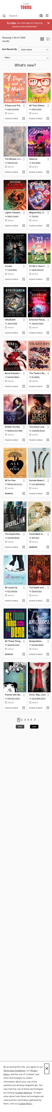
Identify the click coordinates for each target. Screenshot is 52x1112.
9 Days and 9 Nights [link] (13, 105)
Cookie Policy (25, 1103)
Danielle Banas (13, 538)
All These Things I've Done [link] (13, 641)
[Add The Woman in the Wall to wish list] (23, 172)
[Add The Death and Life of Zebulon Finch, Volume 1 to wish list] (48, 601)
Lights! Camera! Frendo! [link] (13, 212)
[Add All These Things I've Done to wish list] (23, 654)
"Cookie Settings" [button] (23, 1092)
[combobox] (20, 15)
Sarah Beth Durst (38, 698)
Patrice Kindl (12, 163)
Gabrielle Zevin (13, 645)
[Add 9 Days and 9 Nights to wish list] (23, 119)
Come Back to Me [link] (37, 534)
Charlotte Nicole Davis (40, 430)
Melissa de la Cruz (14, 484)
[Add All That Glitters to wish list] (48, 119)
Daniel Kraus (37, 591)
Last (34, 726)
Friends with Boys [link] (13, 695)
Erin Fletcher (12, 591)
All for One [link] (10, 480)
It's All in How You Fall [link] (38, 266)
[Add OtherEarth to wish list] (23, 333)
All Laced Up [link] (11, 587)
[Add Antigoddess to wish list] (48, 654)
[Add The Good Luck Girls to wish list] (48, 440)
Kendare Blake (13, 377)
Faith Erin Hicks (13, 698)
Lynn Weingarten (38, 484)
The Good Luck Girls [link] (38, 427)
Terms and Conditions (14, 1070)
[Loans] (41, 16)
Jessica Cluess (37, 323)
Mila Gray (35, 538)
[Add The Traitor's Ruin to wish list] (48, 387)
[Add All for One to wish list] (23, 494)
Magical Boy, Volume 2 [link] (38, 212)
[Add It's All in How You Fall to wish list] (48, 279)
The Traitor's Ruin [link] (37, 373)
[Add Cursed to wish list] (23, 279)
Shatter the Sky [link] (12, 427)
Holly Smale (36, 109)
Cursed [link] (8, 266)
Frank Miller (12, 270)
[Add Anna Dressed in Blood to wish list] (23, 387)
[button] (42, 39)
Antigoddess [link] (35, 641)
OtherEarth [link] (10, 320)
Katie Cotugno (13, 109)
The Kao (35, 216)
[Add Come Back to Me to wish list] (48, 547)
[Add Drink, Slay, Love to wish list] (48, 708)
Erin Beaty (36, 377)
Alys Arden (36, 163)
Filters (7, 57)
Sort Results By (9, 49)
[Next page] (35, 720)
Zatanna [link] (33, 159)
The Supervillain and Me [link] (13, 534)
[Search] (4, 16)
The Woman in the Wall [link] (13, 159)
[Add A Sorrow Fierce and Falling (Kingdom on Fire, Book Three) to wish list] (48, 333)
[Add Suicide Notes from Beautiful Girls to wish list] (48, 494)
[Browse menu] (47, 16)
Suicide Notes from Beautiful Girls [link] (38, 480)
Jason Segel (12, 323)
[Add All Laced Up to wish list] (23, 601)
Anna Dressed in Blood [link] (13, 373)
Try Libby (11, 23)
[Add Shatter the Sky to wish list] (23, 440)
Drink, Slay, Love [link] (37, 695)
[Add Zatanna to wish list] (48, 172)
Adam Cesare (12, 216)
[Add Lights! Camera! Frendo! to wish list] (23, 226)
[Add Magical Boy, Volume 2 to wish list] (48, 226)
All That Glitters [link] (36, 105)
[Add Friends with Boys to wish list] (23, 708)
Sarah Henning (38, 270)
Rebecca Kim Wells (15, 430)
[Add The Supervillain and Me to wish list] (23, 547)
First (20, 726)
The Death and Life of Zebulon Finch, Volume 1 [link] (38, 587)
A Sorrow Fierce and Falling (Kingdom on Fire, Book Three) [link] (38, 320)
